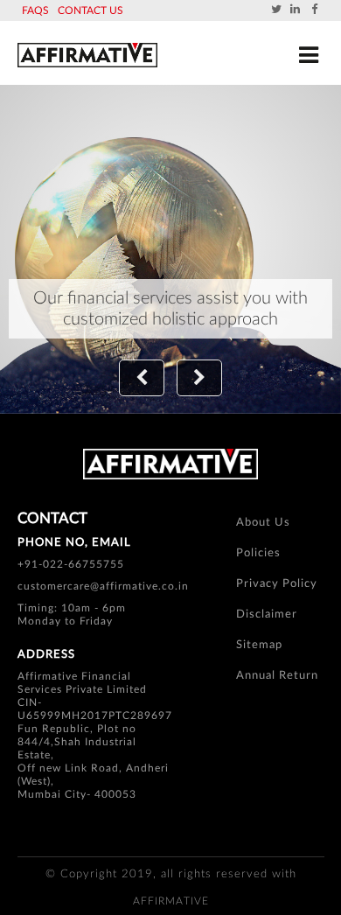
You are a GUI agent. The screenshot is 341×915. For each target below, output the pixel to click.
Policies (258, 553)
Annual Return (277, 675)
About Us (263, 522)
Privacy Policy (276, 584)
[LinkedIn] (295, 9)
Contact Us (90, 10)
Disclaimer (266, 614)
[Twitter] (276, 9)
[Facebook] (314, 9)
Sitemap (259, 645)
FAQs (35, 10)
